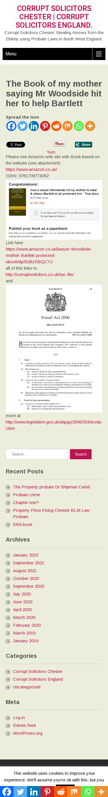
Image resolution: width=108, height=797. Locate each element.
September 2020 (28, 586)
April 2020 (22, 609)
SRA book (22, 524)
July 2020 (22, 593)
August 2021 (25, 570)
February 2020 (27, 625)
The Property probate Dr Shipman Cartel (51, 486)
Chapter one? (26, 502)
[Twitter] (23, 126)
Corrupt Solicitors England (38, 679)
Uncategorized (26, 686)
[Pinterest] (45, 126)
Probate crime (26, 494)
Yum (51, 152)
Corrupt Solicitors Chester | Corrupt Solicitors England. (54, 16)
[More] (90, 126)
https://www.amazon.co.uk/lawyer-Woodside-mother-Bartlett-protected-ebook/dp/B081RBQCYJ (49, 255)
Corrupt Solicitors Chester (37, 671)
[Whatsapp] (79, 126)
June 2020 (22, 601)
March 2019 (24, 632)
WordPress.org (27, 733)
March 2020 (24, 617)
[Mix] (67, 126)
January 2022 (25, 555)
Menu (10, 53)
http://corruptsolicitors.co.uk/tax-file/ (40, 274)
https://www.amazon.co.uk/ (31, 169)
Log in (19, 717)
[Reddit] (56, 126)
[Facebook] (11, 126)
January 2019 (25, 640)
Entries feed (24, 725)
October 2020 (26, 578)
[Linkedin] (34, 126)
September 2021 (28, 562)
